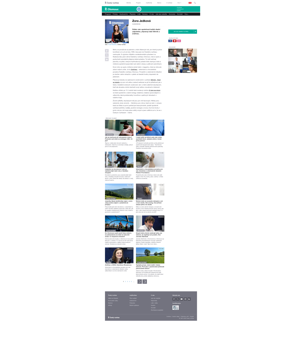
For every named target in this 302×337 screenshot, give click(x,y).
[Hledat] (195, 3)
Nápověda (154, 300)
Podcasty (132, 303)
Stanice (159, 2)
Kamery (179, 10)
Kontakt (180, 14)
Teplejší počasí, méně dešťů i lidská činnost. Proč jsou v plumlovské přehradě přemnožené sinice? (150, 266)
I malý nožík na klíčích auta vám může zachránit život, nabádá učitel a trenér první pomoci (149, 139)
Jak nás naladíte (161, 14)
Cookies (168, 316)
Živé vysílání (133, 298)
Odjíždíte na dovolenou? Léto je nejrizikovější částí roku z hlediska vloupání (116, 170)
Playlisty (133, 14)
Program (138, 2)
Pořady (115, 14)
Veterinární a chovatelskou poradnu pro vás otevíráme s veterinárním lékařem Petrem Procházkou (149, 170)
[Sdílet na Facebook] (107, 51)
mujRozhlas (149, 2)
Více (187, 14)
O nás (152, 14)
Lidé (138, 14)
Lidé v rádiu (154, 303)
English (192, 316)
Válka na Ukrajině (113, 298)
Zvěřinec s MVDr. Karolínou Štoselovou (118, 265)
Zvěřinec (134, 69)
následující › (139, 281)
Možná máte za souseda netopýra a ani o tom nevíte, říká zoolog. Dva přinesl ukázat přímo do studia (149, 202)
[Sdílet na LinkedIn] (107, 59)
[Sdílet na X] (107, 55)
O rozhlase (169, 2)
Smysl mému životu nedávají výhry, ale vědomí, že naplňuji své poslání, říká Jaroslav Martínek (149, 234)
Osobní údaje (175, 316)
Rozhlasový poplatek (157, 310)
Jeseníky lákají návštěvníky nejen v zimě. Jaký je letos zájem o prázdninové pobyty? (119, 202)
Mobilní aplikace (134, 305)
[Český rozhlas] (112, 3)
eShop (110, 305)
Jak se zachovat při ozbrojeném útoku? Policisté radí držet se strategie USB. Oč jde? (119, 139)
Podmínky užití (185, 316)
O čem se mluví (154, 90)
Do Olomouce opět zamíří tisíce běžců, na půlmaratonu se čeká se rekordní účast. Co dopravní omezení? (118, 234)
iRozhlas (129, 2)
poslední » (145, 281)
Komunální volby (113, 300)
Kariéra (153, 305)
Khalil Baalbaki (112, 44)
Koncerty (172, 14)
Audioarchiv (180, 9)
